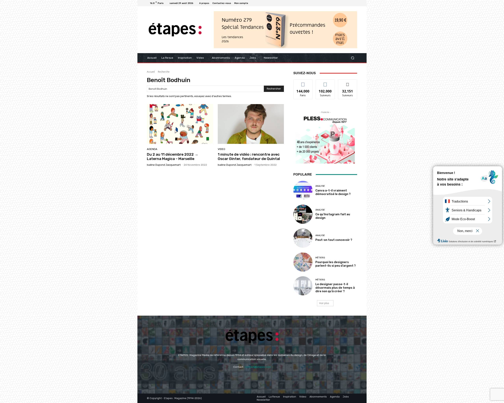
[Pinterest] (350, 3)
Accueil (151, 71)
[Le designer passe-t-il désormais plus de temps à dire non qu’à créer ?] (302, 285)
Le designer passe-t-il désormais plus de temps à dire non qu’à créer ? (335, 287)
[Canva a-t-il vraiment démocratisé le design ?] (302, 190)
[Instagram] (340, 3)
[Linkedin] (345, 3)
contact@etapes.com (258, 366)
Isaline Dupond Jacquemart (164, 164)
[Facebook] (336, 3)
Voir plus (324, 303)
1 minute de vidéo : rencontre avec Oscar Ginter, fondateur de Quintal (249, 156)
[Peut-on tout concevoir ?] (302, 238)
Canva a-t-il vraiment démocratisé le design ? (333, 192)
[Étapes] (175, 30)
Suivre (325, 82)
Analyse (320, 186)
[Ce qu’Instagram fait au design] (302, 214)
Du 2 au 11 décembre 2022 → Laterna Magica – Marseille (172, 156)
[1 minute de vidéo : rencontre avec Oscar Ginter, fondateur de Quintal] (251, 124)
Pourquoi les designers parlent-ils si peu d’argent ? (335, 263)
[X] (354, 3)
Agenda (152, 149)
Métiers (320, 258)
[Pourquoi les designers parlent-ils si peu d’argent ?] (302, 262)
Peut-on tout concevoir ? (333, 240)
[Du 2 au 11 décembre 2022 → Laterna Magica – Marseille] (180, 124)
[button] (352, 58)
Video (221, 149)
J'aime (303, 82)
